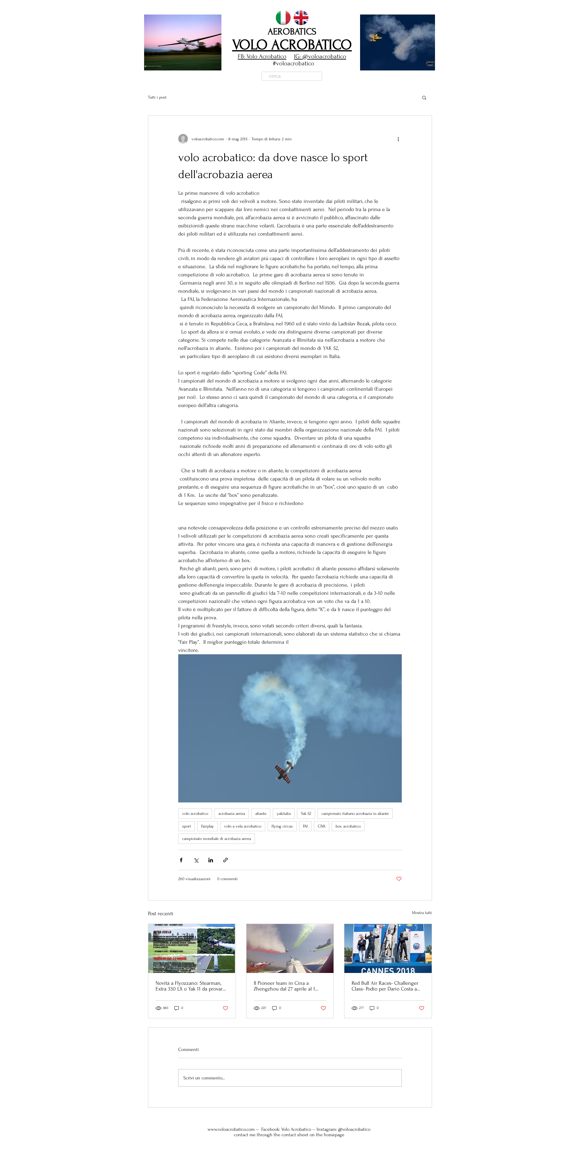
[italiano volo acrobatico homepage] (283, 17)
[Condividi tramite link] (225, 860)
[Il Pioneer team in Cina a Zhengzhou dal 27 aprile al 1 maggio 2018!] (290, 948)
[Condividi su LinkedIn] (211, 860)
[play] (420, 65)
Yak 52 (306, 813)
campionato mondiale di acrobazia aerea (216, 838)
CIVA (321, 826)
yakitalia (284, 813)
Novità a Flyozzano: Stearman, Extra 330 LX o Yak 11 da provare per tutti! (190, 986)
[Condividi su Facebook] (181, 860)
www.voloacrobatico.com (231, 1129)
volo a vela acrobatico (242, 826)
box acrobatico (348, 826)
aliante (260, 813)
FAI (305, 826)
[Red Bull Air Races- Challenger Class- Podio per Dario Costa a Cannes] (388, 948)
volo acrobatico (195, 813)
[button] (182, 42)
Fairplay (207, 826)
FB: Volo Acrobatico (262, 56)
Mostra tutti (422, 912)
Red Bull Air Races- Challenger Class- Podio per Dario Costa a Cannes (385, 986)
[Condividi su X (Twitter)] (196, 860)
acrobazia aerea (231, 813)
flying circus (282, 826)
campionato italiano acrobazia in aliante (355, 813)
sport (186, 826)
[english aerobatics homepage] (301, 17)
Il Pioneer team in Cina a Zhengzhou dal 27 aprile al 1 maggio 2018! (284, 986)
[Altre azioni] (398, 138)
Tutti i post (157, 97)
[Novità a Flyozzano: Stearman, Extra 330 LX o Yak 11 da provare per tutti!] (192, 948)
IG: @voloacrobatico (320, 56)
